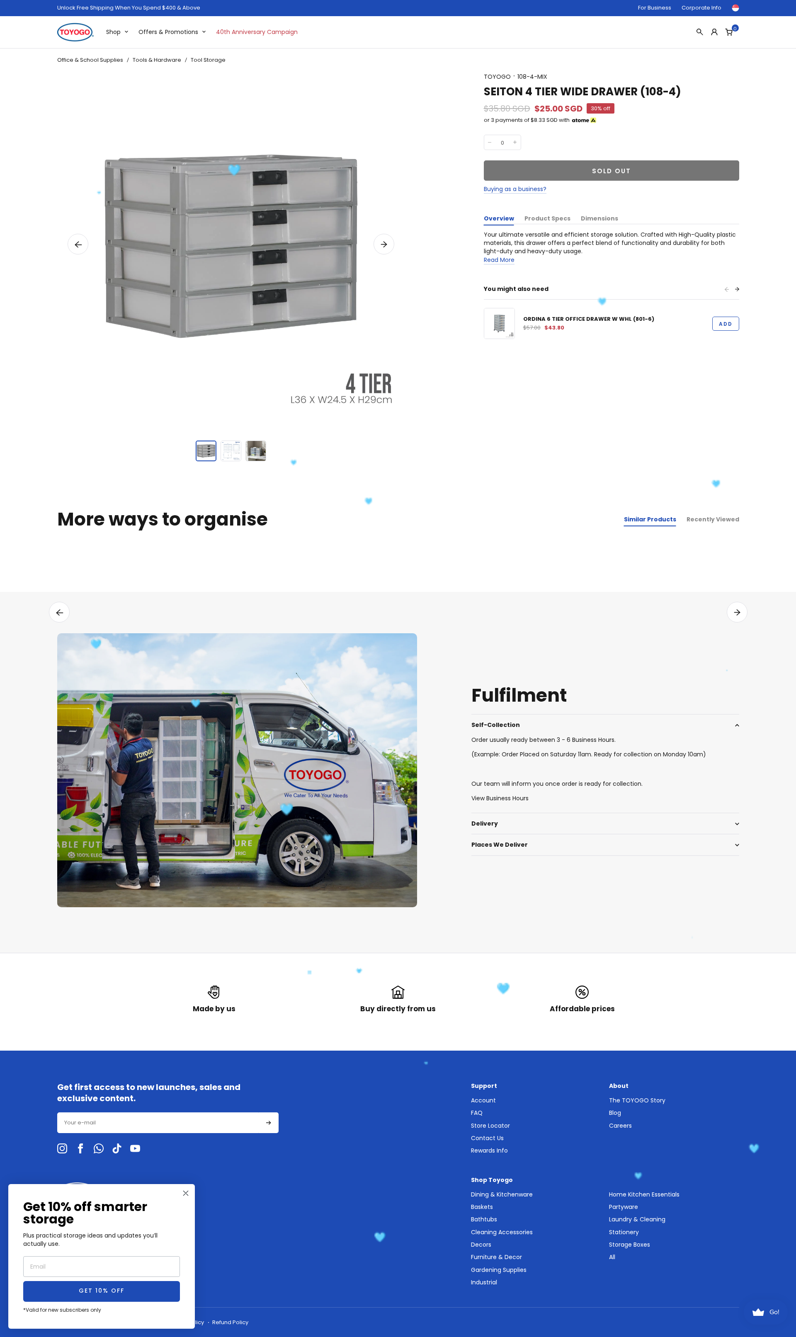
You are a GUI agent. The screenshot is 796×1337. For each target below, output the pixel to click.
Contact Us (487, 1138)
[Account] (714, 32)
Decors (481, 1244)
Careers (620, 1125)
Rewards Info (489, 1150)
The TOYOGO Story (637, 1100)
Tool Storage (208, 60)
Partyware (623, 1207)
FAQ (477, 1113)
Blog (615, 1113)
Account (483, 1100)
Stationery (624, 1232)
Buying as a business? (515, 189)
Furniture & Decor (496, 1257)
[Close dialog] (186, 1193)
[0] (729, 32)
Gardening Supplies (499, 1270)
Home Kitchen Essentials (644, 1194)
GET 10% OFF (101, 1291)
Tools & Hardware (157, 60)
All (612, 1257)
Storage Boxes (629, 1244)
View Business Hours (500, 798)
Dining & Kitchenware (502, 1194)
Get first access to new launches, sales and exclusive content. (148, 1093)
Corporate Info (701, 8)
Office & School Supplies (90, 60)
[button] (78, 244)
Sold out (611, 171)
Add (726, 323)
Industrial (484, 1282)
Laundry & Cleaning (637, 1219)
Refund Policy (230, 1322)
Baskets (482, 1207)
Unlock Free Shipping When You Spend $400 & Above (128, 8)
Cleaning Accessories (502, 1232)
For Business (654, 8)
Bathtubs (484, 1219)
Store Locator (490, 1125)
